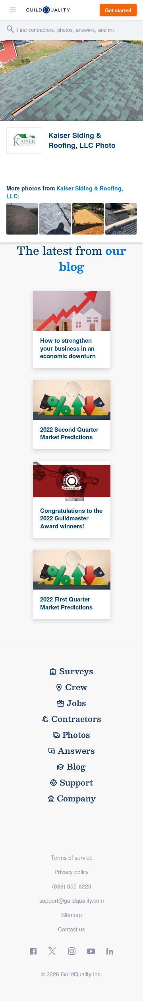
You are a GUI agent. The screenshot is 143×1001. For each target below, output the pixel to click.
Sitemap (71, 915)
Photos (76, 734)
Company (76, 798)
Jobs (76, 702)
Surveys (76, 671)
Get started (118, 10)
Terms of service (72, 857)
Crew (76, 687)
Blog (76, 766)
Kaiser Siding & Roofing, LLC (64, 192)
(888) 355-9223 (71, 886)
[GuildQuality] (48, 10)
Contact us (71, 929)
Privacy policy (71, 872)
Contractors (76, 718)
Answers (76, 750)
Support (76, 782)
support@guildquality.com (71, 900)
